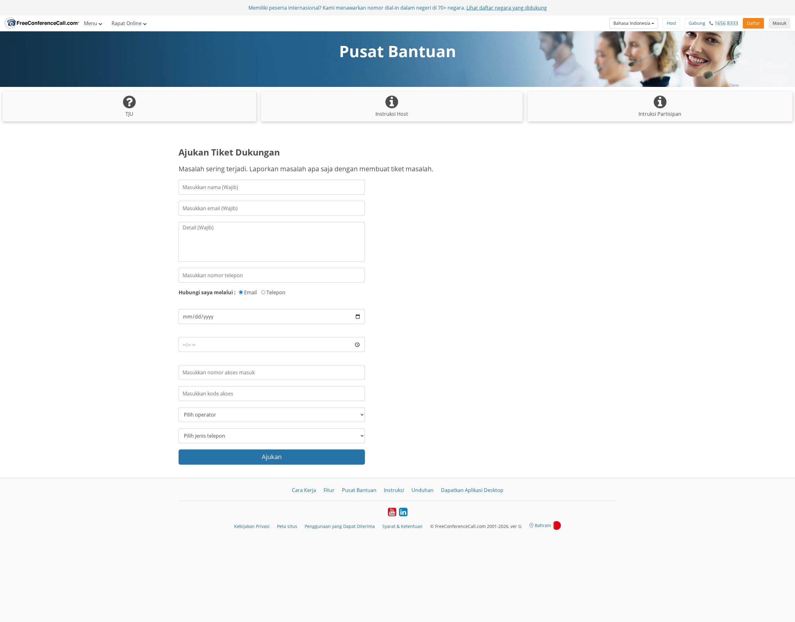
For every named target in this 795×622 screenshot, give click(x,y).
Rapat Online (127, 23)
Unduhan (422, 490)
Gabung (697, 23)
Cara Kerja (304, 490)
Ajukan (272, 457)
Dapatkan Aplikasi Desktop (472, 490)
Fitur (329, 490)
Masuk (779, 23)
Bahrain (543, 525)
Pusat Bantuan (359, 490)
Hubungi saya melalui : (207, 292)
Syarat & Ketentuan (402, 526)
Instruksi (394, 490)
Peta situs (287, 526)
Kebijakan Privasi (252, 526)
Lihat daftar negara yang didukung (506, 7)
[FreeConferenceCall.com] (42, 23)
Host (671, 23)
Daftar (753, 23)
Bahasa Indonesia (632, 23)
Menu (91, 23)
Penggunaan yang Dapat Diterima (340, 526)
